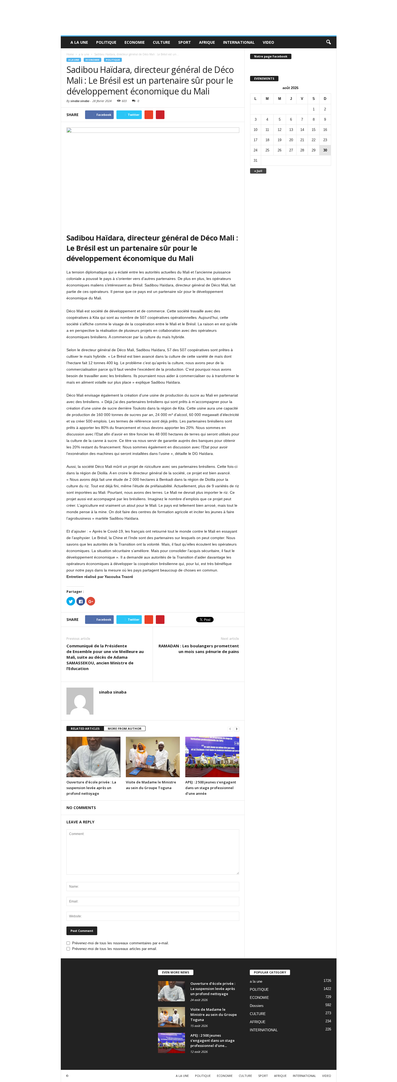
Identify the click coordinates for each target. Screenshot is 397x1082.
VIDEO (268, 42)
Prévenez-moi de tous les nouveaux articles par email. (114, 949)
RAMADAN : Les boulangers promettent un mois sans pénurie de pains (199, 648)
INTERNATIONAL (239, 42)
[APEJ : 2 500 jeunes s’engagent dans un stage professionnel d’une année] (212, 757)
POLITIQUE (106, 42)
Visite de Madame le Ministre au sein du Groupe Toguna (213, 1014)
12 (279, 130)
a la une (73, 60)
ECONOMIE (135, 42)
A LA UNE (79, 42)
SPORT (184, 42)
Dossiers (257, 1006)
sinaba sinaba (79, 101)
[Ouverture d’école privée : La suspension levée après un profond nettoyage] (93, 757)
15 (313, 130)
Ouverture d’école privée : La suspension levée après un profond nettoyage (91, 788)
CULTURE (161, 42)
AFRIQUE (207, 42)
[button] (328, 42)
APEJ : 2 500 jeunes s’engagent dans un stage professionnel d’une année (210, 788)
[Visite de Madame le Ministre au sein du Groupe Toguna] (153, 757)
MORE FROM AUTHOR (125, 728)
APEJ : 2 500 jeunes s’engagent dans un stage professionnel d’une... (212, 1040)
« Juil (258, 171)
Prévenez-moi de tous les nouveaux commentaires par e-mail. (120, 943)
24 (255, 150)
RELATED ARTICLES (85, 728)
